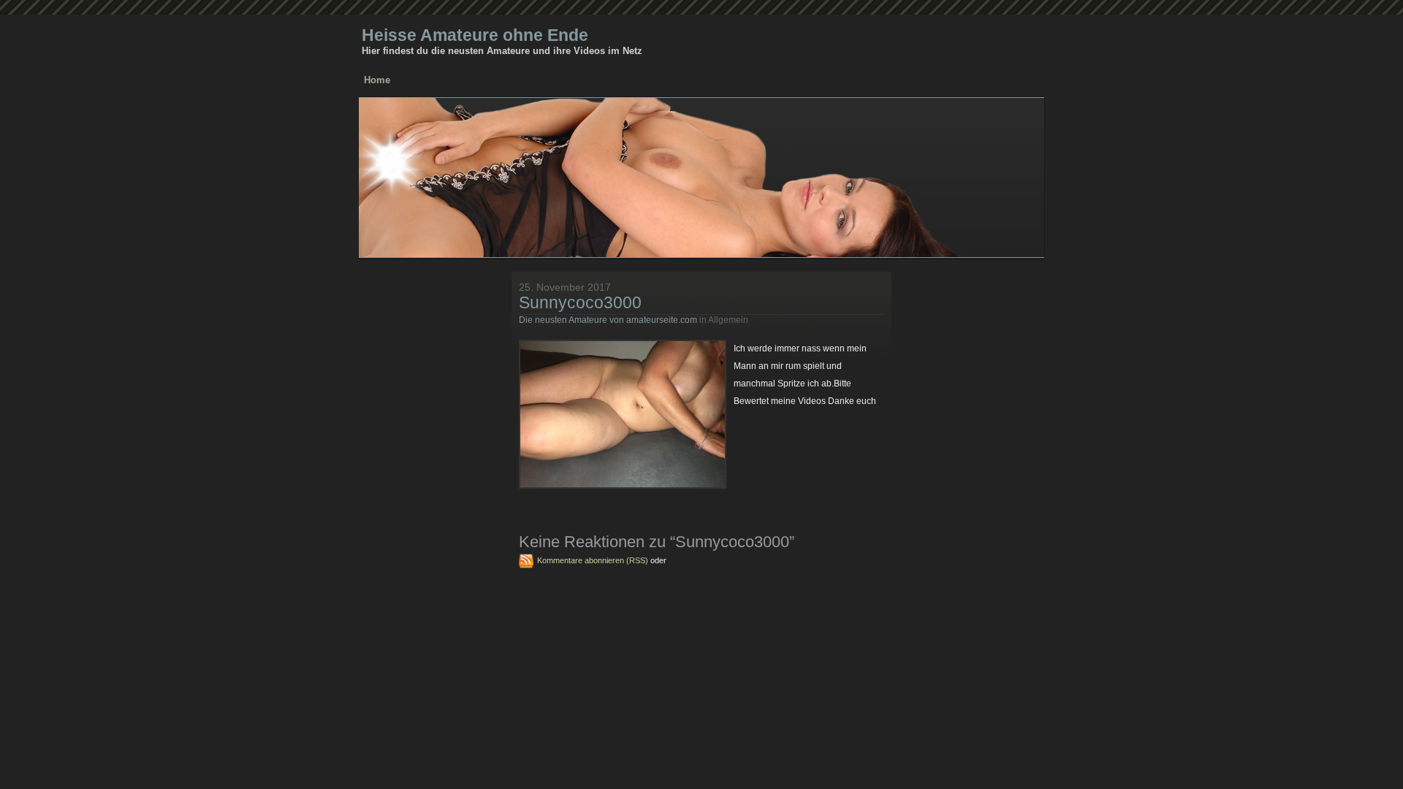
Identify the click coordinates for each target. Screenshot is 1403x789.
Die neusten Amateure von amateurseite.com (608, 320)
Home (377, 80)
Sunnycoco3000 (580, 302)
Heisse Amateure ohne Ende (475, 35)
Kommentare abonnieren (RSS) (592, 560)
